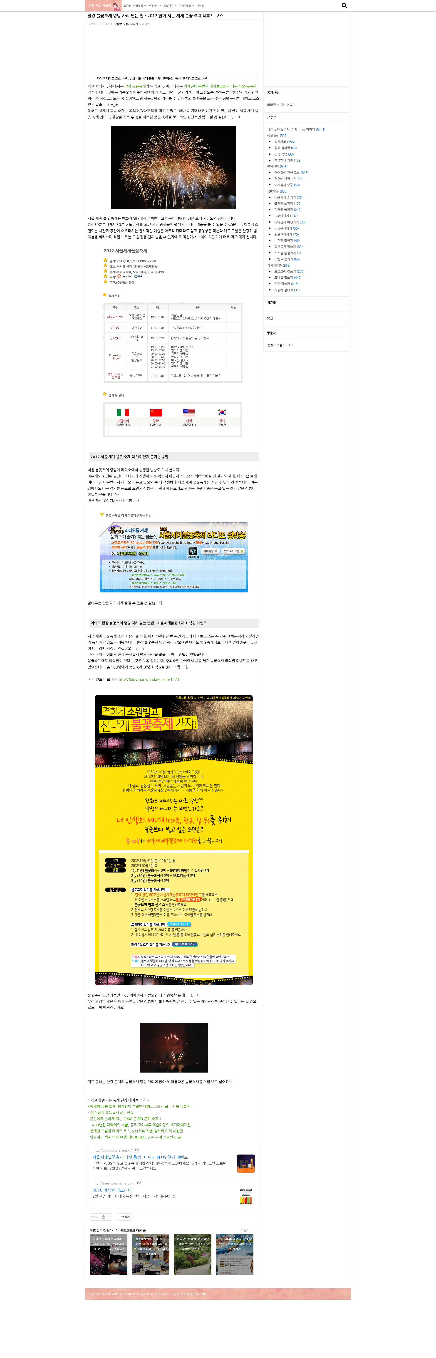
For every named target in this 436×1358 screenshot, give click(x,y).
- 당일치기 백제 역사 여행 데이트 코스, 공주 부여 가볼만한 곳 (134, 1137)
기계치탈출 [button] (185, 5)
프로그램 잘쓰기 (289, 271)
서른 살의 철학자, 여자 (104, 5)
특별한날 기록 (288, 160)
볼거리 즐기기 (288, 203)
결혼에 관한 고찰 (289, 179)
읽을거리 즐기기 (288, 197)
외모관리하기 (286, 234)
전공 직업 (284, 154)
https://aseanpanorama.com (113, 1183)
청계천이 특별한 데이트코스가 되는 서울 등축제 (220, 86)
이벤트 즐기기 (287, 259)
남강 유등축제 (135, 86)
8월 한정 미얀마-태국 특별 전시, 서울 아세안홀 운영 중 (134, 1196)
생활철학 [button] (138, 5)
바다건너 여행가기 (290, 222)
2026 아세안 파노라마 (112, 1190)
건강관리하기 (286, 228)
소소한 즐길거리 (287, 253)
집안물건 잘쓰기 (288, 246)
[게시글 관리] (109, 1217)
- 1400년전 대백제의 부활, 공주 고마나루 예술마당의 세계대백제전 (139, 1125)
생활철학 (277, 135)
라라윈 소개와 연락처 (281, 105)
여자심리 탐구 (287, 185)
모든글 (127, 5)
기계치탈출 (278, 265)
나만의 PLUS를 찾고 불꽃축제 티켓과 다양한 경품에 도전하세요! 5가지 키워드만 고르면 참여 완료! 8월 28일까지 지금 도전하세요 (159, 1165)
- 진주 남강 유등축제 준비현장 (111, 1112)
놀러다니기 (286, 216)
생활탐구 (277, 191)
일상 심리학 (285, 148)
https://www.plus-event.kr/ (112, 1150)
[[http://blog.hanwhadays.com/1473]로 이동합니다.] (174, 840)
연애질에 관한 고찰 (291, 172)
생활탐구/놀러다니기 (126, 24)
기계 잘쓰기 (286, 283)
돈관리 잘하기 (287, 240)
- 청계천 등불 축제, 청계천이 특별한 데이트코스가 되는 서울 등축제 (139, 1106)
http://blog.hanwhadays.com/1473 (149, 679)
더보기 (245, 1230)
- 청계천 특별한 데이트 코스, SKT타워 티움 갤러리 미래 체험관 (135, 1131)
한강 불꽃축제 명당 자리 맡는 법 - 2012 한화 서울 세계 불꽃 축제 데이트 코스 (155, 15)
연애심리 (277, 166)
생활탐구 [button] (169, 5)
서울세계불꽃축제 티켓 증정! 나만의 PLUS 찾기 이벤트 (140, 1157)
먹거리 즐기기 (288, 209)
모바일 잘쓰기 (288, 277)
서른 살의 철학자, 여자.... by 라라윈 (296, 129)
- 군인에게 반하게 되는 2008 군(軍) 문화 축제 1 (125, 1119)
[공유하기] (103, 1217)
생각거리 (284, 142)
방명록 (200, 5)
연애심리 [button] (153, 5)
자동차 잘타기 (287, 290)
